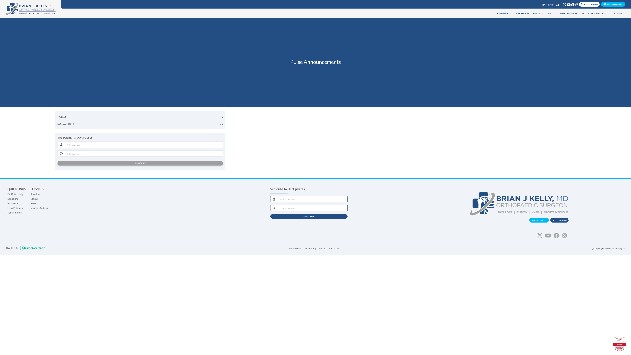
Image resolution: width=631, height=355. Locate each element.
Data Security (310, 248)
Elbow (34, 198)
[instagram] (576, 3)
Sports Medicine (40, 207)
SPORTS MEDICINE (569, 13)
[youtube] (568, 3)
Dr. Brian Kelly (15, 194)
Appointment (539, 220)
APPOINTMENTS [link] (614, 4)
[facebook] (572, 3)
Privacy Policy (295, 248)
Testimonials (14, 212)
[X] (564, 3)
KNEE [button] (550, 13)
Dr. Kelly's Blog (550, 4)
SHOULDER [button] (521, 13)
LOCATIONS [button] (616, 13)
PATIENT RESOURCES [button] (592, 13)
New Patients (15, 207)
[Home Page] (30, 8)
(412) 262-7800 (559, 220)
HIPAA (322, 248)
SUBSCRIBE (140, 163)
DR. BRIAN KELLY (504, 13)
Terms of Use (333, 248)
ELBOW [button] (537, 13)
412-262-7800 (590, 4)
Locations (12, 198)
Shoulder (35, 194)
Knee (33, 203)
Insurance (12, 203)
